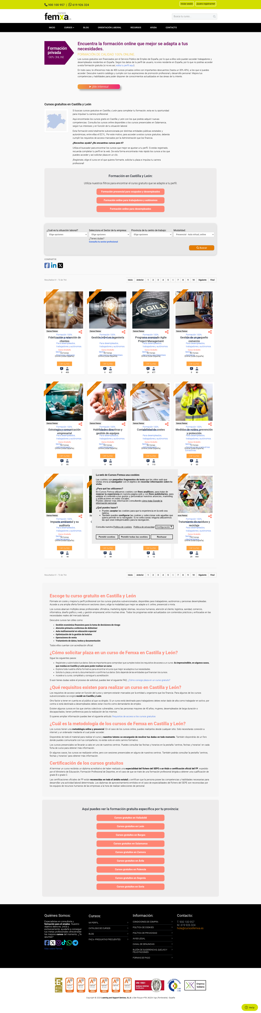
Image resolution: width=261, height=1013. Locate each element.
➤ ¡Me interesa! (99, 86)
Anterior (140, 280)
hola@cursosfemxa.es (190, 928)
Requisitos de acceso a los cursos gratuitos (134, 716)
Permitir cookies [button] (107, 537)
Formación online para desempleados (130, 208)
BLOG (91, 934)
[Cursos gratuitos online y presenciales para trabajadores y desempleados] (58, 16)
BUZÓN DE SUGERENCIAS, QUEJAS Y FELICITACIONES (150, 950)
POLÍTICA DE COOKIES (143, 927)
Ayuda (153, 27)
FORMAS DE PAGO (141, 957)
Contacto (171, 27)
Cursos (68, 27)
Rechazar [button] (161, 537)
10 (193, 280)
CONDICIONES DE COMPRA (145, 922)
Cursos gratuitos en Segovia (130, 878)
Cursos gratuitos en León (130, 826)
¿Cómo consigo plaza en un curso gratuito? (149, 680)
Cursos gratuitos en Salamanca (131, 843)
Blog (86, 27)
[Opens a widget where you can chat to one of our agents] (249, 1007)
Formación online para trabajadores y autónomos (130, 200)
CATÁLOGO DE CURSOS (99, 928)
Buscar (203, 247)
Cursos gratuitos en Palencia (130, 869)
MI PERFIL (93, 922)
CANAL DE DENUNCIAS (143, 944)
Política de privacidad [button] (144, 527)
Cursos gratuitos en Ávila (130, 860)
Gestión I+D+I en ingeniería (107, 337)
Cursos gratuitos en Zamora (130, 852)
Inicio (52, 27)
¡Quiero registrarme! (206, 4)
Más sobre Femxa (53, 948)
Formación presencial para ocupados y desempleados (130, 191)
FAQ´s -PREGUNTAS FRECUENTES (104, 939)
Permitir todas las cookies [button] (134, 537)
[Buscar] (214, 16)
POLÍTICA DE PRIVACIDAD (145, 933)
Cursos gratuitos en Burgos (130, 835)
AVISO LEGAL (139, 938)
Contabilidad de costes (151, 429)
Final (212, 280)
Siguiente (202, 280)
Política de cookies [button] (122, 527)
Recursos (135, 27)
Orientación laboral (109, 27)
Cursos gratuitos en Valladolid (130, 817)
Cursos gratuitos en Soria (130, 886)
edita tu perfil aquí (125, 65)
